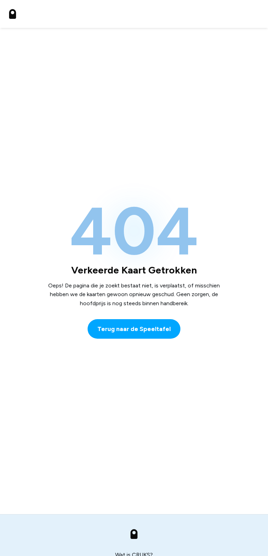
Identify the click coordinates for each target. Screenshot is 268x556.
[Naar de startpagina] (13, 14)
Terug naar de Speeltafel (134, 328)
